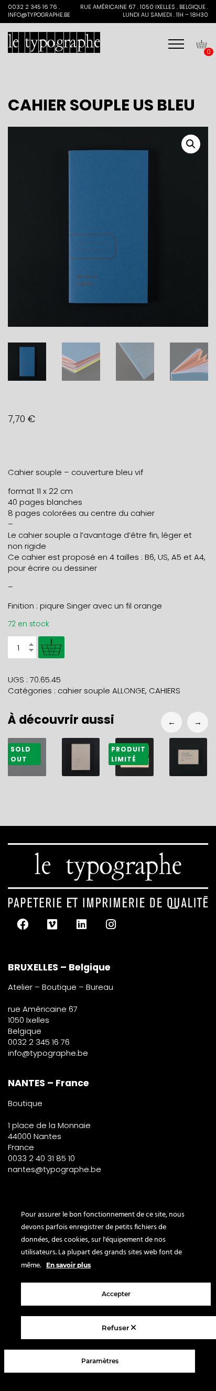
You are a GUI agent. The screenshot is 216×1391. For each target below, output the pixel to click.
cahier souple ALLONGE (101, 690)
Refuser (116, 1327)
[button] (190, 144)
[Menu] (176, 44)
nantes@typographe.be (54, 1169)
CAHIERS (164, 690)
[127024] (51, 647)
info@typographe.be (48, 1052)
